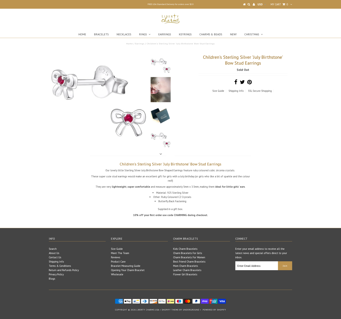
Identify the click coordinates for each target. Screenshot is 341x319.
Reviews (115, 257)
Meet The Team (120, 253)
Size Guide (218, 90)
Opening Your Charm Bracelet (128, 270)
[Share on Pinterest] (249, 83)
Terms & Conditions (60, 266)
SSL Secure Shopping (260, 90)
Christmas (251, 34)
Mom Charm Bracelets (185, 266)
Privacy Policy (56, 274)
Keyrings (185, 34)
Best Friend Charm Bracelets (189, 261)
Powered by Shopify (214, 310)
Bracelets (101, 34)
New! (233, 34)
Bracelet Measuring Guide (125, 266)
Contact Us (55, 257)
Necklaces (124, 34)
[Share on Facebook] (235, 83)
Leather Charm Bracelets (187, 270)
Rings (143, 34)
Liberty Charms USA (147, 310)
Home (82, 34)
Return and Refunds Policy (64, 270)
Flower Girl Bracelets (185, 274)
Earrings (164, 34)
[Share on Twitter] (242, 83)
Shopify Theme (170, 310)
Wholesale (117, 274)
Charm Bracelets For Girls (187, 253)
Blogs (52, 278)
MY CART (279, 4)
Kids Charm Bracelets (185, 248)
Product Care (118, 261)
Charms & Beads (210, 34)
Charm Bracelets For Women (189, 257)
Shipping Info (236, 90)
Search (53, 248)
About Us (54, 253)
